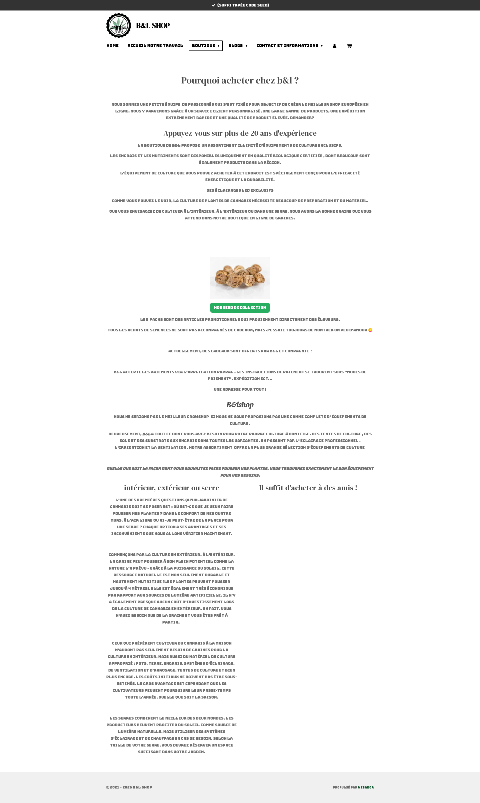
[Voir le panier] (349, 45)
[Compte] (334, 45)
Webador (366, 787)
